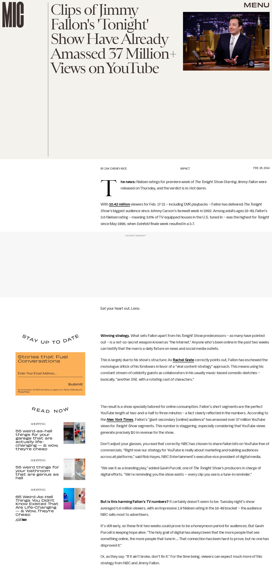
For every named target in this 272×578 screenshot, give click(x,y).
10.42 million (119, 204)
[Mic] (13, 15)
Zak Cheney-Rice (115, 168)
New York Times (120, 420)
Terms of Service (71, 390)
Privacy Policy (23, 392)
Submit (75, 384)
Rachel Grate (183, 360)
